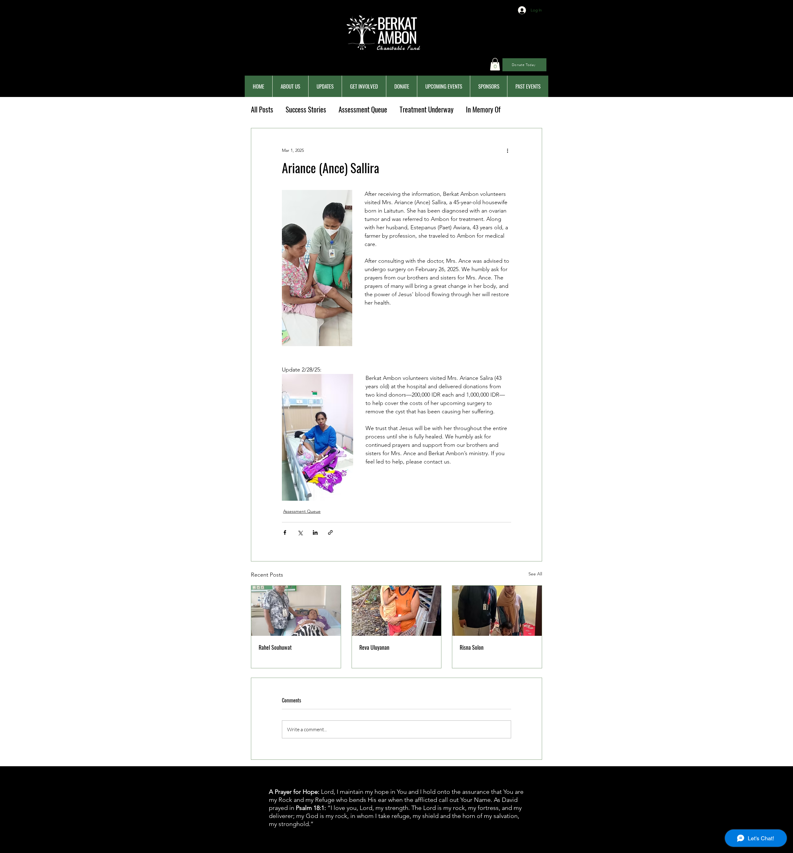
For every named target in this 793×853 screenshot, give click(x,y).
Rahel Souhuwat (275, 647)
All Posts (262, 109)
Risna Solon (472, 647)
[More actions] (507, 150)
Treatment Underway (426, 109)
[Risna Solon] (497, 611)
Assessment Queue (363, 109)
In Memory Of (483, 109)
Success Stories (306, 109)
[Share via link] (330, 532)
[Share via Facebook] (285, 532)
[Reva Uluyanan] (396, 611)
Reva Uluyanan (374, 647)
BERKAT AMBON (396, 29)
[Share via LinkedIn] (315, 532)
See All (535, 574)
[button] (495, 64)
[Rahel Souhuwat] (296, 611)
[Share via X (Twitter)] (300, 532)
